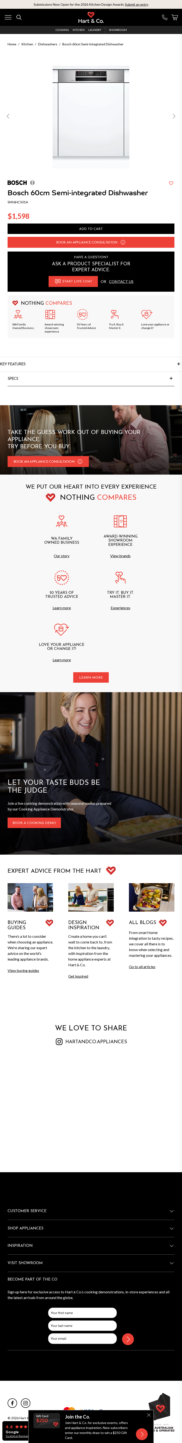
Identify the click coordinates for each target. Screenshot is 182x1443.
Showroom (118, 30)
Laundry (94, 30)
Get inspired (78, 976)
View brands (120, 555)
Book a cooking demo (34, 823)
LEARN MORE (91, 678)
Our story (61, 555)
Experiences (120, 607)
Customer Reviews (17, 1436)
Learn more (62, 607)
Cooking (62, 30)
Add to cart (91, 229)
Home (12, 44)
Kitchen (79, 30)
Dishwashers (47, 44)
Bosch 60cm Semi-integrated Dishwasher (92, 44)
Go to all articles (142, 966)
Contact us (121, 281)
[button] (8, 117)
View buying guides (23, 970)
